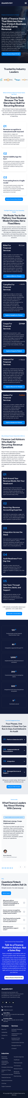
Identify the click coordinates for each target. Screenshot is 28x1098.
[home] (4, 3)
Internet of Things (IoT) (6, 1070)
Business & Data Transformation (15, 1038)
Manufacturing (17, 1076)
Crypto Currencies (6, 1086)
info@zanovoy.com (8, 1010)
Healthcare (16, 1059)
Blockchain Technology (4, 1057)
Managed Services (16, 1045)
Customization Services (17, 1042)
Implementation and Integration (16, 1034)
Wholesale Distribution (17, 1072)
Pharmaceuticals (18, 1062)
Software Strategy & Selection (16, 1030)
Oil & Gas (3, 1083)
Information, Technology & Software (5, 1063)
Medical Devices (18, 1068)
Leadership (4, 1032)
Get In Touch (6, 893)
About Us (3, 1029)
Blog (2, 1038)
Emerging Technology (7, 1067)
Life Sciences (17, 1065)
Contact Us (4, 1035)
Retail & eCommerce (6, 1080)
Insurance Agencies (19, 1057)
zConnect (14, 1048)
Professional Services (7, 1074)
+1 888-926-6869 (7, 1006)
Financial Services (6, 1077)
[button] (25, 3)
